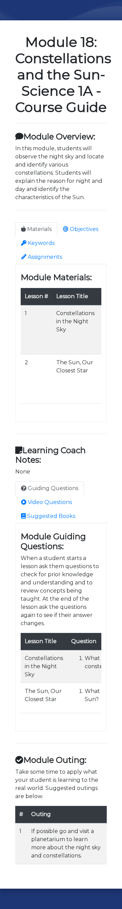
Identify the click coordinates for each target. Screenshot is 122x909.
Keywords (40, 243)
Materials (39, 229)
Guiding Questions (52, 488)
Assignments (44, 257)
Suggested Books (50, 516)
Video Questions (49, 502)
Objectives (83, 229)
